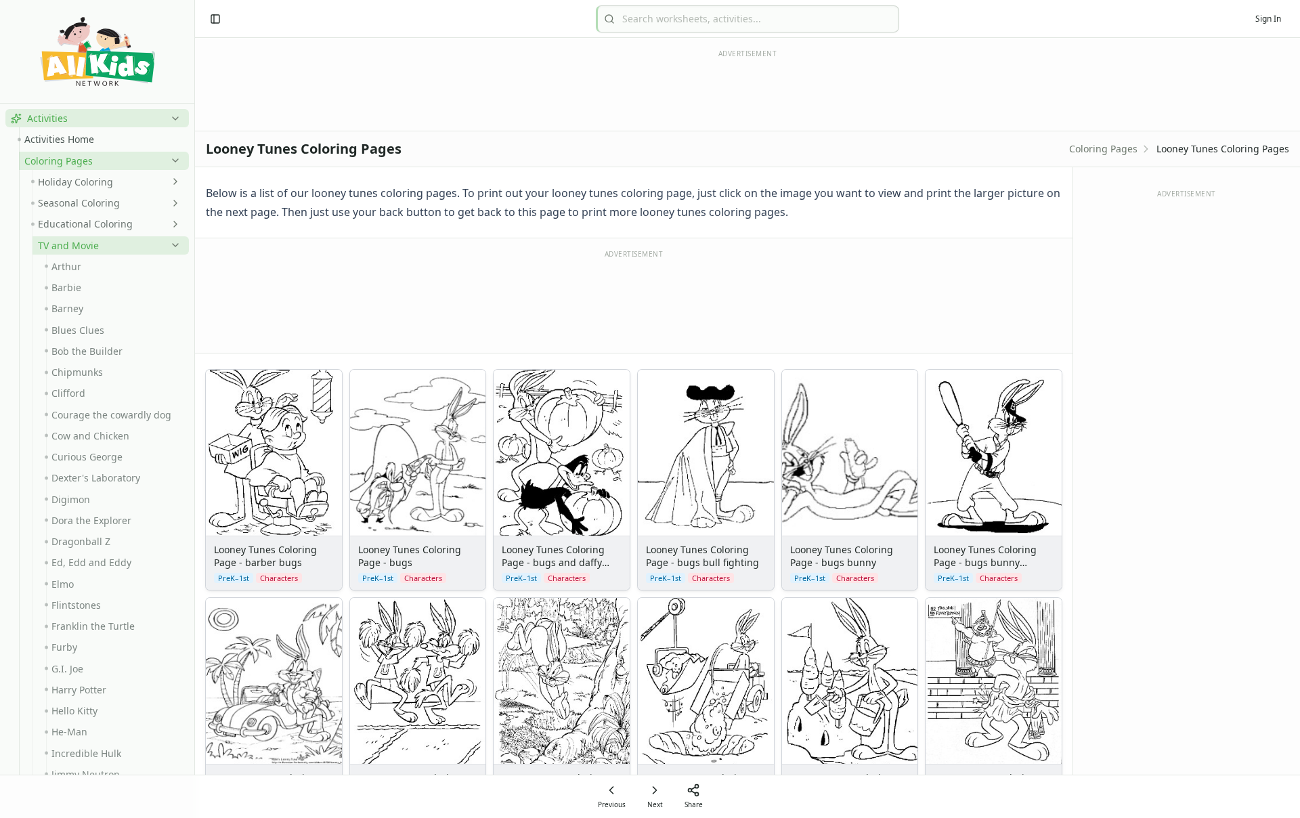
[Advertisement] (634, 300)
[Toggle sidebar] (215, 19)
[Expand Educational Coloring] (172, 224)
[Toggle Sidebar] (194, 409)
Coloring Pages (1103, 148)
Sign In (1268, 18)
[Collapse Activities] (172, 118)
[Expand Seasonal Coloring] (172, 203)
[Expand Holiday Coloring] (172, 181)
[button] (97, 118)
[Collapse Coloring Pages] (172, 160)
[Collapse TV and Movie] (172, 245)
